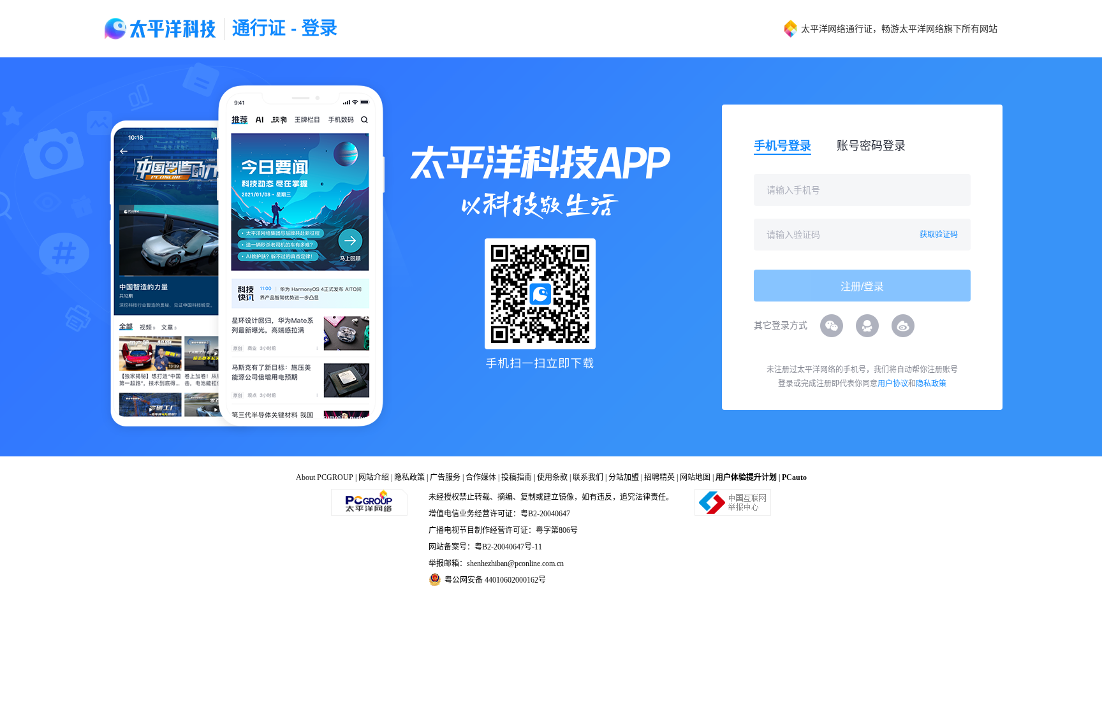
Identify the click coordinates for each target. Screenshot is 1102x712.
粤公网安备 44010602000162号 (495, 580)
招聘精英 (659, 477)
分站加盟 (623, 477)
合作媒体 (481, 477)
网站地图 (695, 477)
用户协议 (893, 383)
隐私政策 (931, 383)
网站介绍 (373, 477)
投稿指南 (516, 477)
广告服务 (445, 477)
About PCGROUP (324, 477)
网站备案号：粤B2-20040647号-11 (485, 546)
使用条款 (552, 477)
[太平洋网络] (369, 501)
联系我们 (588, 477)
